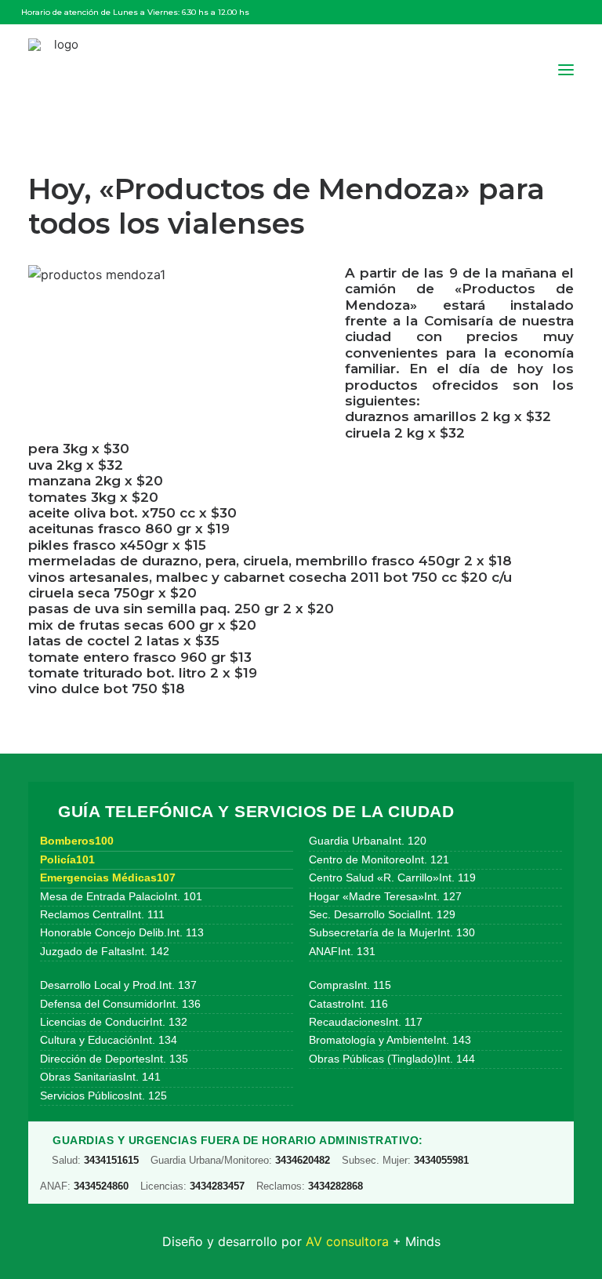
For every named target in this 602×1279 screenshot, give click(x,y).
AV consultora (347, 1241)
